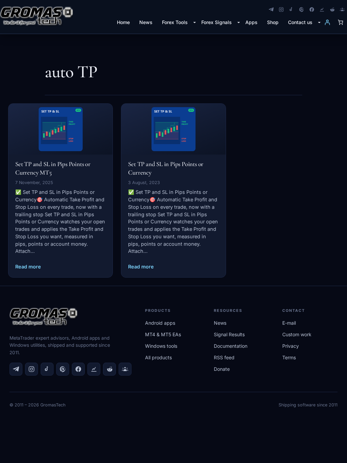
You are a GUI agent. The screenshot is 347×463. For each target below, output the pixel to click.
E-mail (289, 323)
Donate (222, 369)
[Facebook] (312, 9)
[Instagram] (281, 9)
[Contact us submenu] (319, 22)
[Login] (327, 22)
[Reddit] (332, 9)
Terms (289, 357)
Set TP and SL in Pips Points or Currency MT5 (52, 168)
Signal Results (229, 334)
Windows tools (161, 346)
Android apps (160, 323)
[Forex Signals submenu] (238, 22)
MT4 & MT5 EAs (163, 334)
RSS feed (224, 357)
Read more (28, 266)
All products (158, 357)
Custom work (296, 334)
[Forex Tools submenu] (194, 22)
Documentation (230, 346)
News (220, 323)
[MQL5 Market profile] (342, 9)
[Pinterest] (301, 9)
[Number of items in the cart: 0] (340, 22)
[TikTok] (291, 9)
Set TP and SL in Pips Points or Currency (165, 168)
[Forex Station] (322, 9)
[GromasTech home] (36, 16)
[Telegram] (271, 9)
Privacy (290, 346)
